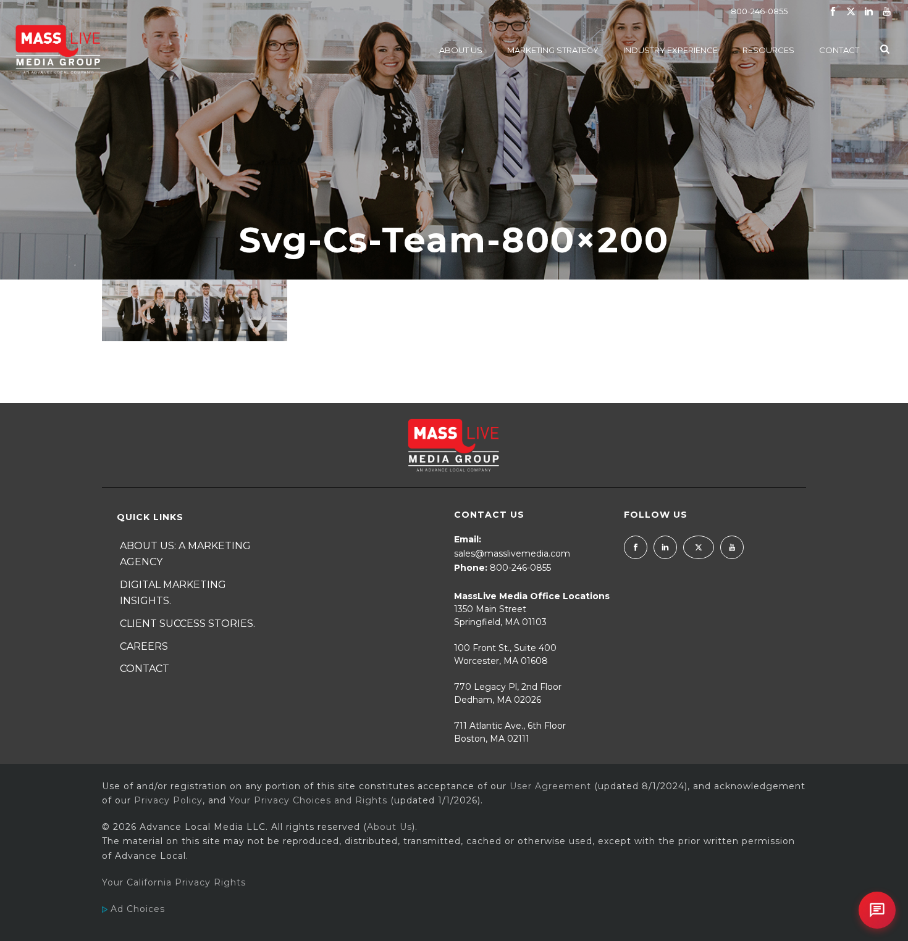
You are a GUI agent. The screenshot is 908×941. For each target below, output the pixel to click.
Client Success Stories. (187, 623)
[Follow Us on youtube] (732, 547)
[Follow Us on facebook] (635, 547)
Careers (144, 646)
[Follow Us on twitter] (698, 547)
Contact (839, 50)
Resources (768, 50)
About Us (460, 50)
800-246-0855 (759, 11)
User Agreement (550, 786)
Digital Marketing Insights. (173, 593)
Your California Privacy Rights (174, 882)
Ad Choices (136, 908)
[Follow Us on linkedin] (665, 547)
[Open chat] (877, 910)
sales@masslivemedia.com (512, 553)
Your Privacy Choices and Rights (308, 800)
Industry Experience (670, 50)
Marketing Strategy (553, 50)
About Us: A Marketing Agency (185, 554)
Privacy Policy (168, 800)
